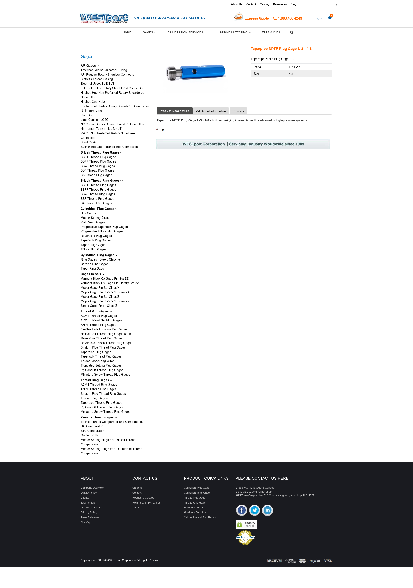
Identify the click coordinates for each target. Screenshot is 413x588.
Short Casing (89, 142)
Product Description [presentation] (174, 110)
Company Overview (92, 487)
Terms (135, 507)
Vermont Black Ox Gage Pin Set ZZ (105, 278)
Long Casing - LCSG (95, 119)
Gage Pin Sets (91, 274)
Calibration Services (188, 32)
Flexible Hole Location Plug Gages (104, 329)
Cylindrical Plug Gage (197, 487)
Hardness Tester (193, 507)
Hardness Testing (235, 32)
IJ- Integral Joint (92, 110)
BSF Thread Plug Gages (97, 170)
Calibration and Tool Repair (200, 517)
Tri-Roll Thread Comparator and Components (112, 421)
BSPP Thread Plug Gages (98, 161)
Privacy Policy (89, 512)
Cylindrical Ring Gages (98, 255)
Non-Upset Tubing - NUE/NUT (101, 128)
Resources (280, 4)
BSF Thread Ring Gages (97, 198)
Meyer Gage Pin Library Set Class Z (105, 301)
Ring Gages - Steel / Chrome (100, 259)
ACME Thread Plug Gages (99, 315)
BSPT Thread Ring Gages (98, 185)
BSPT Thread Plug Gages (98, 157)
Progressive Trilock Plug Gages (102, 231)
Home (127, 32)
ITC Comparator (92, 426)
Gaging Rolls (89, 435)
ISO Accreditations (91, 507)
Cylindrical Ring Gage (197, 492)
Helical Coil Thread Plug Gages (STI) (106, 334)
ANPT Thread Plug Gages (98, 324)
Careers (137, 487)
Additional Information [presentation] (211, 111)
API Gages (89, 65)
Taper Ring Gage (92, 268)
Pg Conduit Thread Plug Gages (102, 370)
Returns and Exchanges (146, 502)
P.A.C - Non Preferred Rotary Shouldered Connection (109, 135)
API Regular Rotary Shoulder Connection (108, 74)
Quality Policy (89, 492)
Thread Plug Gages (95, 311)
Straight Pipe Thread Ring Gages (103, 393)
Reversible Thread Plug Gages (102, 338)
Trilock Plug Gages (93, 249)
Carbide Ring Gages (94, 264)
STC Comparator (92, 430)
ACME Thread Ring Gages (99, 384)
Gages (150, 32)
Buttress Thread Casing (97, 79)
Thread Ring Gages (95, 380)
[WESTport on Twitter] (254, 511)
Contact (251, 4)
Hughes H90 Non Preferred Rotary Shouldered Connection (112, 94)
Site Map (86, 522)
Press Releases (90, 517)
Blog (293, 4)
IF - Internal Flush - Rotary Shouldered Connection (115, 106)
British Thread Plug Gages (100, 152)
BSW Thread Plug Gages (98, 166)
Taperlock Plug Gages (96, 240)
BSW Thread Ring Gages (98, 194)
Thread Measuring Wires (97, 361)
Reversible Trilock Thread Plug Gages (106, 343)
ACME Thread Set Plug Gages (101, 320)
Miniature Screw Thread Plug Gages (105, 374)
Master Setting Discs (95, 217)
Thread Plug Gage (194, 497)
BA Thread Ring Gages (96, 203)
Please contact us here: (263, 478)
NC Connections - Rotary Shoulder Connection (112, 124)
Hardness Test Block (196, 512)
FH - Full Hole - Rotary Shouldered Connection (112, 88)
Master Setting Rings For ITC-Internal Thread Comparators (111, 451)
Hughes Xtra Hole (93, 101)
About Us (236, 4)
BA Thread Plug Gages (96, 175)
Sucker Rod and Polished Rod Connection (109, 146)
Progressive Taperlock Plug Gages (104, 226)
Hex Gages (88, 213)
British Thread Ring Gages (100, 180)
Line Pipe (87, 115)
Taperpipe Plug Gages (96, 352)
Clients (85, 497)
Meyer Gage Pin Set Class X (100, 287)
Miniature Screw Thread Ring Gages (105, 411)
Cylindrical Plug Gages (98, 208)
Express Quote (257, 18)
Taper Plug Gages (93, 245)
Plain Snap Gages (93, 222)
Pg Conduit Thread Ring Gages (102, 407)
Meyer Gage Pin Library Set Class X (105, 292)
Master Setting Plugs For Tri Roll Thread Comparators (108, 442)
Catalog (264, 4)
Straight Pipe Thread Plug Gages (103, 347)
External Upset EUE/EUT (97, 83)
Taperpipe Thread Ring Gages (101, 402)
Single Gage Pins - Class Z (99, 305)
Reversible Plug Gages (96, 235)
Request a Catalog (143, 497)
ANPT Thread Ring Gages (98, 389)
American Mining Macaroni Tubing (104, 70)
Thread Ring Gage (195, 502)
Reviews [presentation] (238, 111)
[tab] (175, 110)
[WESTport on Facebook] (242, 511)
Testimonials (88, 502)
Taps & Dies (273, 32)
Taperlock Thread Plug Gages (101, 356)
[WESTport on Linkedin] (267, 511)
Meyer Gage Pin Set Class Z (100, 296)
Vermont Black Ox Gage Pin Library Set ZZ (110, 283)
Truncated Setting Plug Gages (101, 365)
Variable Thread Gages (98, 417)
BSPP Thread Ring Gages (98, 189)
